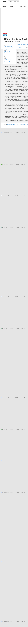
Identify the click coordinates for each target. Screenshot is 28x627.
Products (22, 4)
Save (5, 33)
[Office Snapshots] (4, 1)
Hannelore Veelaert (14, 125)
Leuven (5, 59)
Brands (3, 6)
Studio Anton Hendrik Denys (13, 124)
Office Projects (5, 4)
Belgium (9, 59)
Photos (14, 4)
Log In (24, 6)
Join (21, 6)
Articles (11, 6)
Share (5, 35)
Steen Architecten (8, 46)
